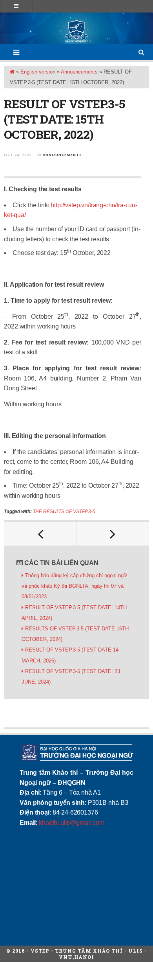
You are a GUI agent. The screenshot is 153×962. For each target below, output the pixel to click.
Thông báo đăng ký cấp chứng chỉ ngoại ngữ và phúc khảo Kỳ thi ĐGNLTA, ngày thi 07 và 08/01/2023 (74, 586)
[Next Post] (112, 534)
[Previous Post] (40, 534)
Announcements (79, 72)
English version (37, 72)
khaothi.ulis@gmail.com (71, 822)
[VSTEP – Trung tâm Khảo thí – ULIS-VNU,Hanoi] (76, 31)
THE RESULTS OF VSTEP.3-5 (64, 511)
